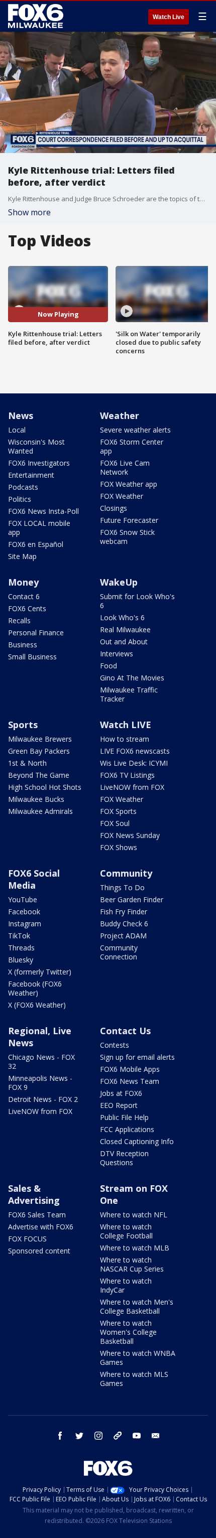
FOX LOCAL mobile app (39, 527)
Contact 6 (24, 596)
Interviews (116, 653)
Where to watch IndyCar (126, 1285)
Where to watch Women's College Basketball (128, 1332)
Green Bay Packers (39, 751)
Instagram (24, 923)
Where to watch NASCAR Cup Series (132, 1264)
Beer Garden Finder (131, 899)
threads (118, 1436)
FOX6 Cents (27, 608)
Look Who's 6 (122, 617)
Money (23, 582)
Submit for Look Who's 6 (137, 601)
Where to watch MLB (134, 1247)
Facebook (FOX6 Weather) (35, 988)
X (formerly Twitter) (39, 971)
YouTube (22, 899)
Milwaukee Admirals (40, 811)
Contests (114, 1045)
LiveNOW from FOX (132, 787)
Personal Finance (36, 632)
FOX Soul (115, 823)
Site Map (22, 556)
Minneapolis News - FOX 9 (40, 1082)
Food (108, 665)
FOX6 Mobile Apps (130, 1069)
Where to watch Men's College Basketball (136, 1306)
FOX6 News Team (129, 1081)
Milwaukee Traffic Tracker (129, 694)
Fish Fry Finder (123, 911)
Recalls (19, 620)
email (156, 1436)
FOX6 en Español (35, 544)
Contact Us (125, 1031)
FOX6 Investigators (39, 463)
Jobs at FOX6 (121, 1093)
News (20, 415)
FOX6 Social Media (34, 879)
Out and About (124, 641)
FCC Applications (127, 1129)
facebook (60, 1436)
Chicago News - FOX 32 (41, 1061)
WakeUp (119, 582)
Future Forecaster (129, 520)
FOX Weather (121, 496)
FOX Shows (118, 847)
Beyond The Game (38, 775)
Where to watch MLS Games (134, 1378)
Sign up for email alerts (137, 1057)
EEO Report (119, 1105)
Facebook (24, 911)
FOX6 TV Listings (127, 775)
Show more (29, 212)
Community (126, 873)
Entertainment (31, 475)
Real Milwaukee (125, 629)
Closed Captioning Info (137, 1141)
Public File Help (124, 1117)
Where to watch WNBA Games (137, 1357)
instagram (98, 1436)
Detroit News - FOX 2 (43, 1099)
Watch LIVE (125, 725)
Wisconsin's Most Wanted (36, 446)
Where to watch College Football (126, 1231)
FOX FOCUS (27, 1238)
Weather (119, 415)
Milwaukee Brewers (40, 739)
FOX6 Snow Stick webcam (127, 536)
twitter (79, 1436)
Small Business (32, 656)
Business (22, 644)
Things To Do (122, 887)
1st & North (27, 763)
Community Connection (119, 952)
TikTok (19, 935)
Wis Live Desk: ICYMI (134, 763)
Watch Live (168, 17)
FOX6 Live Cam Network (125, 467)
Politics (19, 499)
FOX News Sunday (130, 835)
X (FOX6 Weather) (37, 1005)
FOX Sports (118, 811)
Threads (21, 947)
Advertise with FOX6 (40, 1226)
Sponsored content (39, 1250)
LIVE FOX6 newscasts (135, 751)
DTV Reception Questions (124, 1158)
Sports (23, 725)
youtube (137, 1436)
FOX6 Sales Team (37, 1214)
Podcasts (23, 487)
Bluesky (20, 959)
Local (17, 430)
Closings (113, 508)
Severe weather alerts (135, 430)
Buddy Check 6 (124, 923)
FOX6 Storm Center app (131, 446)
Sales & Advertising (34, 1194)
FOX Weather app (128, 484)
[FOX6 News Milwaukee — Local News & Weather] (37, 16)
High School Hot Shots (44, 787)
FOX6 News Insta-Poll (43, 511)
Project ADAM (123, 935)
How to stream (124, 739)
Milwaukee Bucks (36, 799)
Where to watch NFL (133, 1214)
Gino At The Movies (132, 677)
